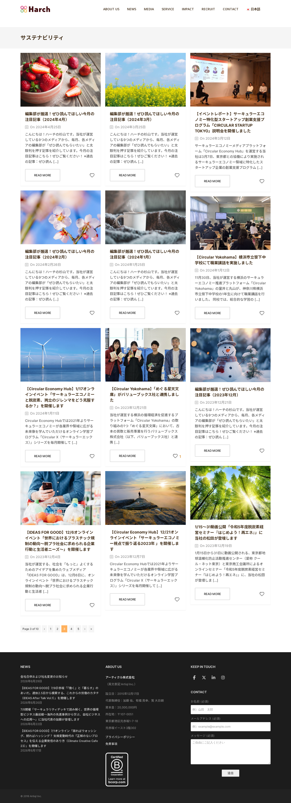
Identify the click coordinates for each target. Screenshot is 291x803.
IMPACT (188, 9)
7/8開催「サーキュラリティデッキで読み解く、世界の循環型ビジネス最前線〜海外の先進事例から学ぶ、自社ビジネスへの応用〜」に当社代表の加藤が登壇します (60, 714)
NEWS (131, 9)
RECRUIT (208, 9)
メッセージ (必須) (203, 735)
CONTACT (230, 9)
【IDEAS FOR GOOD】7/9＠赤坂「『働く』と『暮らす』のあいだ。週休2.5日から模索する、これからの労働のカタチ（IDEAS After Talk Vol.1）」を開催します (59, 693)
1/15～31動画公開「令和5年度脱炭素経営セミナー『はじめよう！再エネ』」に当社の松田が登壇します (229, 533)
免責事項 (111, 744)
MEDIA (149, 9)
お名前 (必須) (200, 701)
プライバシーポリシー (120, 737)
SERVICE (168, 9)
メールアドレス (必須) (206, 718)
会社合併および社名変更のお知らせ (44, 676)
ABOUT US (111, 9)
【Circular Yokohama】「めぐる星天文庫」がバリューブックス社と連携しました (144, 395)
